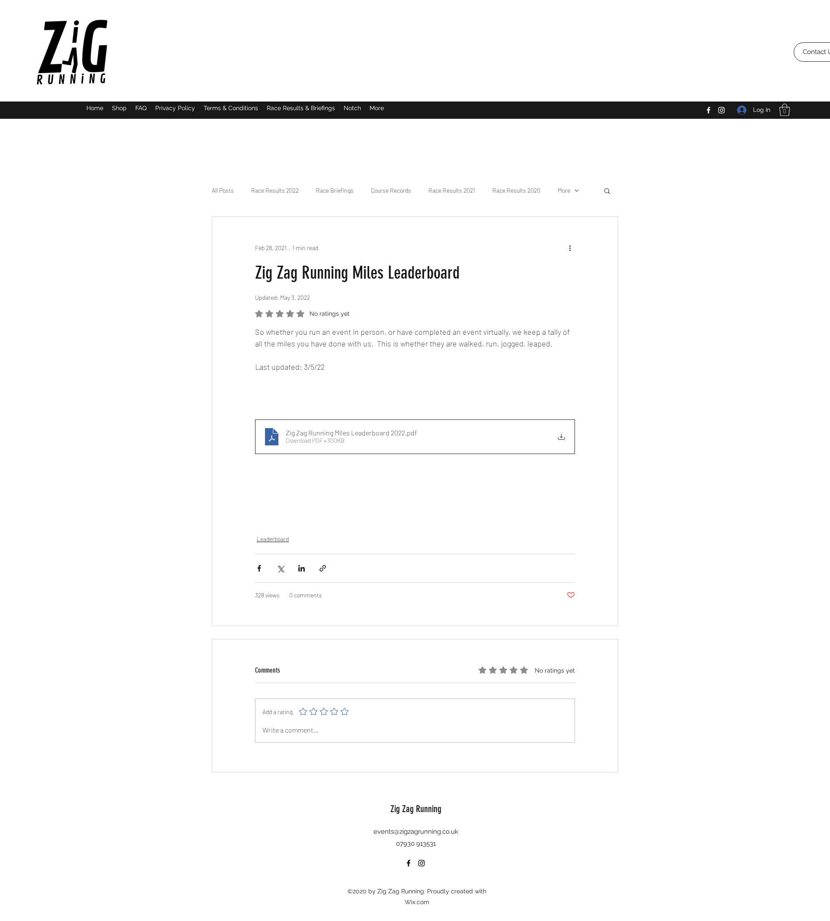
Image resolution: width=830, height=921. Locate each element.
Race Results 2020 (516, 190)
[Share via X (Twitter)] (280, 568)
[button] (784, 110)
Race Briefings (335, 190)
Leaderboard (273, 539)
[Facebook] (708, 110)
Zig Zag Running (415, 809)
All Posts (223, 190)
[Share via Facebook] (259, 568)
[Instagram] (721, 110)
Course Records (391, 190)
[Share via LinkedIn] (301, 568)
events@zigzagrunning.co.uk (416, 831)
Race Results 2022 (275, 190)
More (564, 190)
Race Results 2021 (451, 190)
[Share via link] (323, 568)
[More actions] (570, 248)
